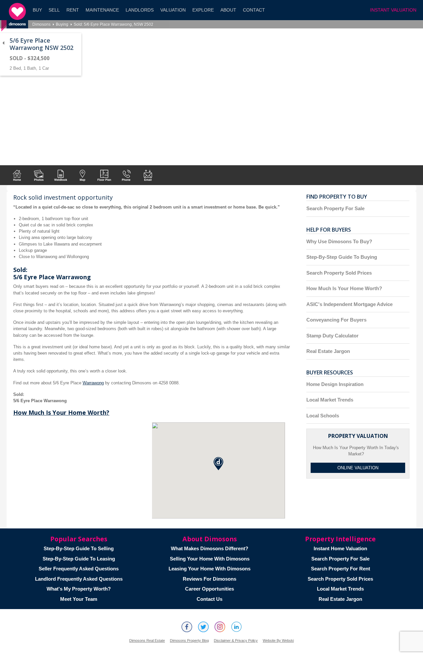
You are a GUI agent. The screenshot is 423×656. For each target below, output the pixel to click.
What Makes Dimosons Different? (209, 548)
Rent (72, 10)
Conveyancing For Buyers (336, 320)
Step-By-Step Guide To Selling (79, 548)
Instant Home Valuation (340, 548)
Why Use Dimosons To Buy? (339, 241)
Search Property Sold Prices (339, 273)
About (228, 10)
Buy (37, 10)
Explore (203, 10)
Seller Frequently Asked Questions (79, 568)
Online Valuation (357, 467)
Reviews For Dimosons (209, 579)
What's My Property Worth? (79, 589)
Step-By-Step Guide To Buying (341, 257)
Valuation (173, 10)
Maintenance (102, 10)
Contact (254, 10)
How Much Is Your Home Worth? (61, 412)
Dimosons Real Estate (147, 640)
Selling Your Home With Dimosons (210, 558)
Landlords (140, 10)
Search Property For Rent (340, 568)
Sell (54, 10)
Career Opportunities (209, 589)
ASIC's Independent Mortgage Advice (349, 304)
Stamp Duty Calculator (332, 335)
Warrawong (93, 382)
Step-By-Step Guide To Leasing (79, 558)
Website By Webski (278, 640)
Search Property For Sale (335, 208)
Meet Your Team (78, 599)
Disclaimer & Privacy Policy (236, 640)
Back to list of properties (3, 43)
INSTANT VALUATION (393, 10)
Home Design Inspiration (335, 384)
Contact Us (209, 599)
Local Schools (322, 415)
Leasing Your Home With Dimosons (209, 568)
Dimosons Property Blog (189, 640)
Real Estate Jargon (328, 351)
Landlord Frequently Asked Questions (79, 579)
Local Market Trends (329, 400)
